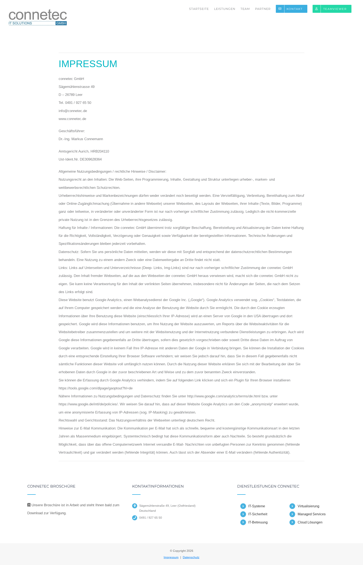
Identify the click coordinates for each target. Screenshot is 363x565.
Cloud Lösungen (310, 522)
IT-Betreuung (258, 522)
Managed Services (312, 514)
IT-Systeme (256, 506)
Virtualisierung (308, 506)
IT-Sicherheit (257, 514)
